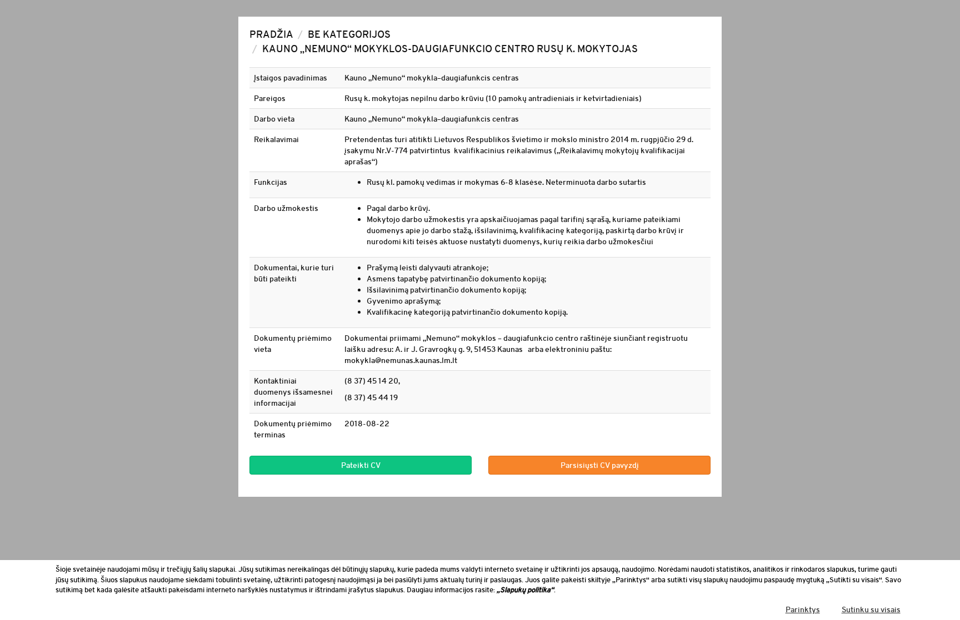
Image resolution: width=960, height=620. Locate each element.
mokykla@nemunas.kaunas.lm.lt (400, 360)
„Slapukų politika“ (525, 589)
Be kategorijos (349, 34)
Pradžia (271, 34)
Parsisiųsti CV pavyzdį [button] (600, 465)
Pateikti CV (361, 465)
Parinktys (803, 609)
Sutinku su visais (871, 609)
